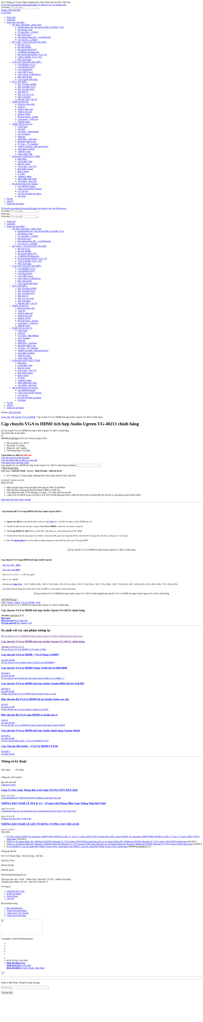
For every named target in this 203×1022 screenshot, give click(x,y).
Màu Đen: (12, 565)
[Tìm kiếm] (38, 8)
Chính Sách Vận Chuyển (18, 913)
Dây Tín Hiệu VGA (26, 87)
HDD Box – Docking (27, 139)
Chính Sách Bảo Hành (16, 910)
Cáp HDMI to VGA (26, 64)
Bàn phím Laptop (25, 169)
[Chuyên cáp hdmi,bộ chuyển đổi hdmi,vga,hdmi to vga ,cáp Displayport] (33, 5)
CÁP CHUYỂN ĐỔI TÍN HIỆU (26, 62)
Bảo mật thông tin (14, 908)
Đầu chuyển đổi (25, 77)
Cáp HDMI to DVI (26, 67)
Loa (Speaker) (24, 134)
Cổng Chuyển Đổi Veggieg (30, 189)
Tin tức (10, 199)
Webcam (21, 136)
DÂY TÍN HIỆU (19, 82)
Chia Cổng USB (25, 154)
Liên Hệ (10, 898)
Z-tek (38, 602)
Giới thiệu (11, 20)
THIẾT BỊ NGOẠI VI (22, 124)
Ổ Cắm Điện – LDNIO (28, 32)
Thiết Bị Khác (24, 122)
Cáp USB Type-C (25, 72)
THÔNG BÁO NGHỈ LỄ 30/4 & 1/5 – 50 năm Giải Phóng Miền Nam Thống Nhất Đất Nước (53, 803)
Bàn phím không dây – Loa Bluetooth (34, 37)
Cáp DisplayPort (25, 69)
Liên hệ (10, 201)
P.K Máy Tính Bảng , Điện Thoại (26, 25)
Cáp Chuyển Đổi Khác (28, 79)
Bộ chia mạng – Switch (28, 117)
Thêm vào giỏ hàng (10, 468)
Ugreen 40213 (19, 540)
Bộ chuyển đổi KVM (27, 49)
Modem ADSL (24, 114)
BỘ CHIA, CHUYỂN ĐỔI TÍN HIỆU (29, 42)
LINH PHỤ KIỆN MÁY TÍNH (26, 156)
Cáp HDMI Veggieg (26, 186)
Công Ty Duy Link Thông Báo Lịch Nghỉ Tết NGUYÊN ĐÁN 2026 (39, 790)
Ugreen (9, 602)
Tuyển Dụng (12, 896)
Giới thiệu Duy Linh (15, 891)
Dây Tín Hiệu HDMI (27, 84)
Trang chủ (11, 17)
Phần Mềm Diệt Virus (27, 179)
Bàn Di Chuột (24, 164)
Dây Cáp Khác (24, 97)
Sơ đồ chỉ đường (14, 894)
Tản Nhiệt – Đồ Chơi (27, 181)
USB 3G (21, 107)
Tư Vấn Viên (19, 965)
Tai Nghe (22, 196)
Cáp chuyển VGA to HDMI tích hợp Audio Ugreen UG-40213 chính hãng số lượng (38, 465)
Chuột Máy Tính (25, 161)
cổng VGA (17, 584)
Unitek (17, 602)
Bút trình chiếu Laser (27, 141)
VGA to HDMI (28, 602)
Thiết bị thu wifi (25, 112)
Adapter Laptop (24, 176)
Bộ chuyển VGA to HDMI (23, 417)
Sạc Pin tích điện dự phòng (29, 194)
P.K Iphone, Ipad (25, 30)
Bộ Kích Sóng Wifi (26, 104)
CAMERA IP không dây (28, 52)
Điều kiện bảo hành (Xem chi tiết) (16, 499)
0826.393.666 (15, 412)
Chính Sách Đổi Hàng (16, 915)
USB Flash (22, 126)
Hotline (16, 963)
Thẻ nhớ (21, 129)
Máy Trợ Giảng (24, 59)
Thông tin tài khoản (15, 203)
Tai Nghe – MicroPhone (28, 131)
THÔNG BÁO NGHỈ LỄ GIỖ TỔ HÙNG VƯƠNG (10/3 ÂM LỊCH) (40, 824)
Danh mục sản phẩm (16, 22)
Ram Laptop (23, 171)
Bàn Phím (22, 159)
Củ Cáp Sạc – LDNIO (27, 40)
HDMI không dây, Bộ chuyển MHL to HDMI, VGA (41, 27)
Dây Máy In (23, 92)
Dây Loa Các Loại (26, 94)
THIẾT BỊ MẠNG (20, 102)
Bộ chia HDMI (24, 47)
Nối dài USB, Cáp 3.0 (27, 99)
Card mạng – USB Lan (28, 119)
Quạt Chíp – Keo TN (27, 166)
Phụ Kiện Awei (24, 35)
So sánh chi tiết (7, 660)
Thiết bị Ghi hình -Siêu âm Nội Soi (33, 146)
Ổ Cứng (21, 174)
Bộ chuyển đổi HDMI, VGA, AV (32, 54)
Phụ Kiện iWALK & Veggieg (25, 184)
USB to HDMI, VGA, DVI (30, 57)
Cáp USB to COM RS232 (29, 74)
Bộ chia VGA (24, 44)
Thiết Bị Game (24, 151)
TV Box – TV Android (28, 144)
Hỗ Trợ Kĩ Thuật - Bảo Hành (25, 968)
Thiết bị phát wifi (25, 109)
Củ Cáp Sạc (23, 191)
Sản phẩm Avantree (26, 149)
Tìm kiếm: (5, 7)
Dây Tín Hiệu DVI (26, 89)
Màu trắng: (11, 570)
